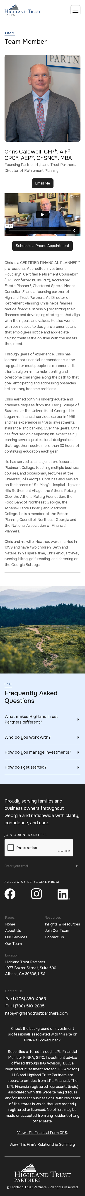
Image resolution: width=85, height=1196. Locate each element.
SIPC (40, 1057)
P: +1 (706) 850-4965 (25, 998)
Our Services (16, 937)
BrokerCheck (49, 1040)
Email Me (42, 183)
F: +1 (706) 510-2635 (25, 1006)
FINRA (28, 1057)
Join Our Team (57, 930)
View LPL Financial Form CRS (42, 1132)
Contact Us (54, 937)
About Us (13, 930)
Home (10, 924)
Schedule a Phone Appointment (42, 245)
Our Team (13, 943)
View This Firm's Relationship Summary (42, 1144)
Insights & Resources (62, 924)
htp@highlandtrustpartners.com (36, 1013)
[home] (27, 10)
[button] (75, 10)
